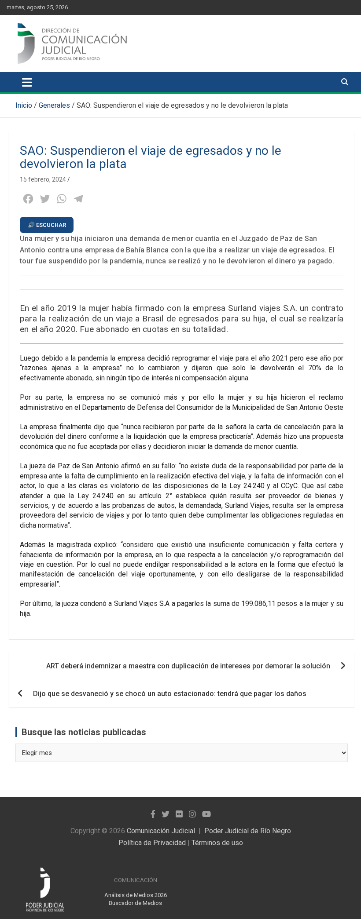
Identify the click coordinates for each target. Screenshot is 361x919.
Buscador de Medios (135, 903)
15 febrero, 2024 (43, 179)
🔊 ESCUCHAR (47, 225)
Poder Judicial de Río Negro (247, 831)
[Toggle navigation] (27, 82)
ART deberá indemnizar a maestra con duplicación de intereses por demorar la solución (188, 666)
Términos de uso (217, 843)
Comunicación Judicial (161, 831)
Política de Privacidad (152, 843)
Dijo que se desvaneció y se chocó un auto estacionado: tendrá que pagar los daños (169, 693)
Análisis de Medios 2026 (135, 895)
